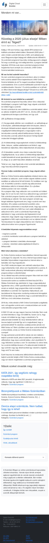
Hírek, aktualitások (10, 442)
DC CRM (6, 536)
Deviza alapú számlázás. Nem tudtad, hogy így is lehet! (22, 407)
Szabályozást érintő (10, 438)
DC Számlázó (30, 520)
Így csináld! (7, 430)
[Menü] (44, 4)
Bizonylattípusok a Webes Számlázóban (23, 391)
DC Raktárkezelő (31, 517)
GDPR (28, 538)
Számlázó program (16, 384)
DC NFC (6, 538)
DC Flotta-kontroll (9, 540)
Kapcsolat (29, 540)
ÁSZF (28, 536)
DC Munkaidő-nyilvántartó (34, 522)
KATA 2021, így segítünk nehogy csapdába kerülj (19, 374)
